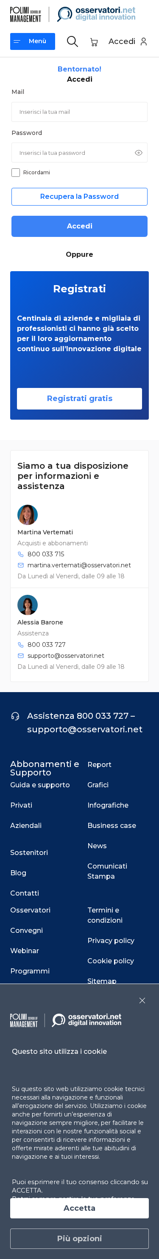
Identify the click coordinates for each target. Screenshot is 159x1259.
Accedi (79, 226)
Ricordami (36, 172)
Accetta (79, 1208)
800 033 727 (47, 645)
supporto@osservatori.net (66, 656)
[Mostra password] (138, 152)
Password (26, 133)
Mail (17, 92)
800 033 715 (46, 554)
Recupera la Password (79, 196)
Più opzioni (79, 1238)
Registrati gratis (79, 398)
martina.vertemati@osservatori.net (79, 565)
